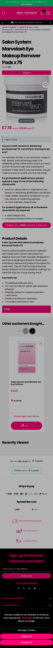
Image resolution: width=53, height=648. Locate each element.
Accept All (26, 642)
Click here (26, 617)
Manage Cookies (26, 630)
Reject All (27, 636)
